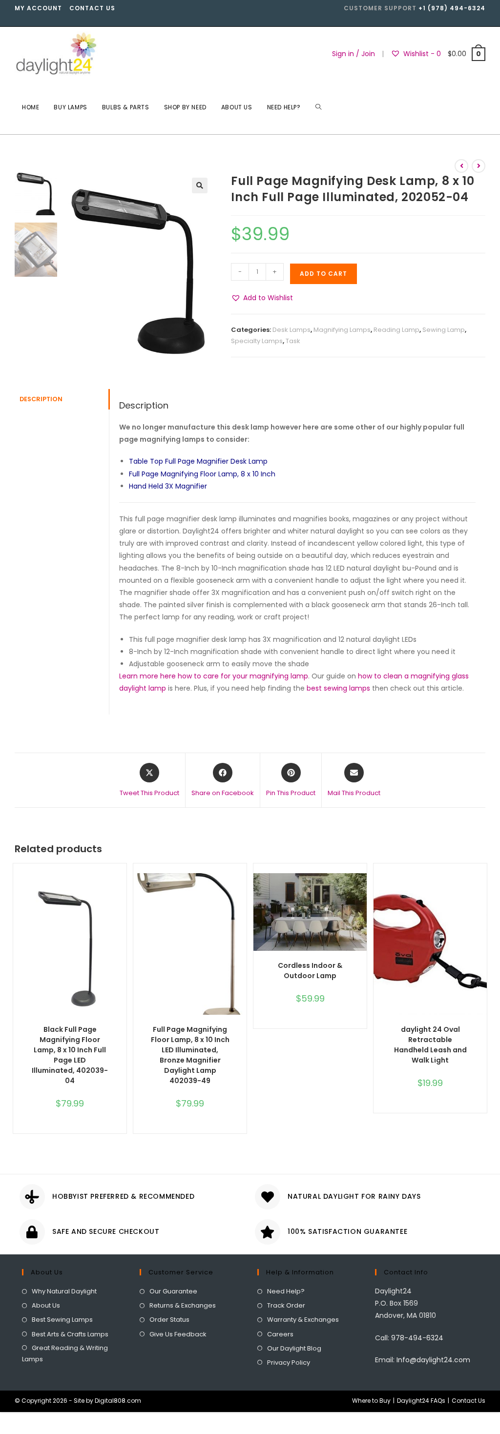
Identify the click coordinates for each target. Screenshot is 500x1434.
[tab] (62, 399)
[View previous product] (461, 166)
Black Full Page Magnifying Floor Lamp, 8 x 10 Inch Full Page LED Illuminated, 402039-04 (70, 1055)
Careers (280, 1334)
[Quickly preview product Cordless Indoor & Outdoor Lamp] (362, 890)
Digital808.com (118, 1400)
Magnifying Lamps (342, 329)
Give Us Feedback (178, 1334)
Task (293, 341)
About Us (46, 1305)
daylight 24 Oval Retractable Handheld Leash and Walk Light (430, 1044)
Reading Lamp (396, 329)
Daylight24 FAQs (421, 1400)
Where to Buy (371, 1400)
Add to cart (323, 273)
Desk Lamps (291, 329)
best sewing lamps (338, 688)
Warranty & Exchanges (303, 1319)
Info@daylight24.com (433, 1360)
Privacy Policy (288, 1362)
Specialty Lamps (257, 341)
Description (41, 399)
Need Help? (286, 1291)
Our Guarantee (173, 1291)
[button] (262, 298)
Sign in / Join (353, 54)
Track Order (286, 1305)
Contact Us (92, 8)
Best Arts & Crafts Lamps (70, 1334)
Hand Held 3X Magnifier (168, 486)
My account (38, 8)
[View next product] (478, 166)
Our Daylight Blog (294, 1348)
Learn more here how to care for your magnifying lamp (213, 676)
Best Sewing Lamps (62, 1319)
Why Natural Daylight (64, 1291)
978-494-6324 (417, 1338)
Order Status (169, 1319)
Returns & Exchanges (182, 1305)
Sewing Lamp (443, 329)
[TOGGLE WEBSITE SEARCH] (318, 107)
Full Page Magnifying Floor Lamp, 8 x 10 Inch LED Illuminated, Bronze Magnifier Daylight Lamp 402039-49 (190, 1055)
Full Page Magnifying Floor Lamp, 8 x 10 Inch (202, 474)
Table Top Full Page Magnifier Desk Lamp (198, 461)
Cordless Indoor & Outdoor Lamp (310, 971)
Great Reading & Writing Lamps (65, 1353)
